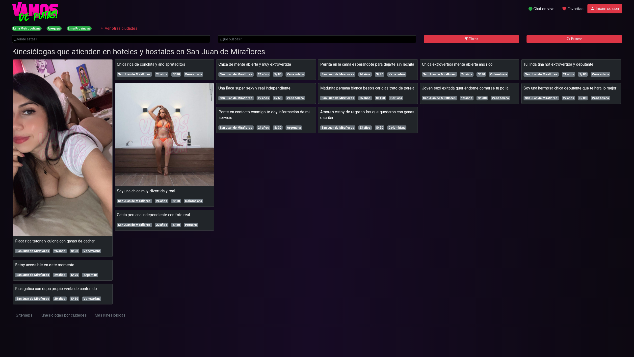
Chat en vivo (543, 8)
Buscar (576, 39)
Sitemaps (24, 315)
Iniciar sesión (607, 8)
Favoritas (574, 8)
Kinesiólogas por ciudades (63, 315)
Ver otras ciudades (120, 28)
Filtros (473, 39)
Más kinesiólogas (110, 315)
